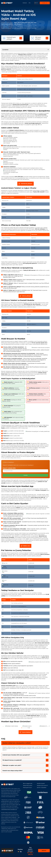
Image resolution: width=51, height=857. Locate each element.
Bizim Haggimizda (27, 783)
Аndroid (25, 2)
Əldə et (44, 850)
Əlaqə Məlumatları (27, 785)
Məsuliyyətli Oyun (27, 787)
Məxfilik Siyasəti (41, 783)
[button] (36, 3)
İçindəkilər (5, 49)
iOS (29, 2)
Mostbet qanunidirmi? (42, 785)
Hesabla (25, 475)
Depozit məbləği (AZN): (9, 468)
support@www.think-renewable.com (9, 809)
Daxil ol (44, 3)
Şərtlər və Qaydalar (41, 787)
